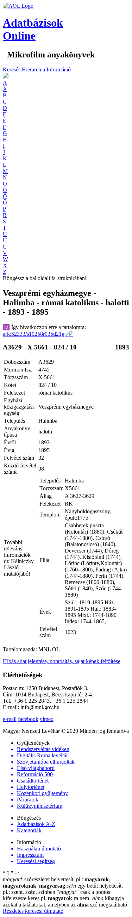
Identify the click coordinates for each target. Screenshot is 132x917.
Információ (58, 69)
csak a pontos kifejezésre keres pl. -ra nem (56, 895)
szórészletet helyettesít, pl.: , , (56, 882)
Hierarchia (33, 69)
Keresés (11, 69)
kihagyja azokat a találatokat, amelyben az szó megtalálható (65, 901)
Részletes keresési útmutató (33, 911)
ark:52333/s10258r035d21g (38, 334)
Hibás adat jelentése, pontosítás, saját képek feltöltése (61, 661)
